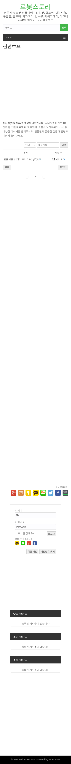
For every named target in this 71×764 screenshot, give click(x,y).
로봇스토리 (35, 6)
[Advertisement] (35, 85)
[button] (54, 159)
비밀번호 (20, 522)
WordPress (54, 759)
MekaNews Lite (27, 759)
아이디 (18, 510)
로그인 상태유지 (26, 533)
